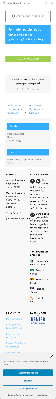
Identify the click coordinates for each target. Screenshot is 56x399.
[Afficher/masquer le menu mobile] (52, 2)
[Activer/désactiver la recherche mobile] (46, 2)
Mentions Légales (14, 395)
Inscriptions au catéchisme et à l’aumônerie (14, 109)
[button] (51, 356)
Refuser (28, 380)
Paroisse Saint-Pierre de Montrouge (16, 345)
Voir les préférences (28, 388)
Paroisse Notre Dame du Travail (14, 326)
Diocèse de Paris (14, 319)
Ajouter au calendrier (28, 59)
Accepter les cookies (28, 372)
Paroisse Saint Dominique (12, 335)
